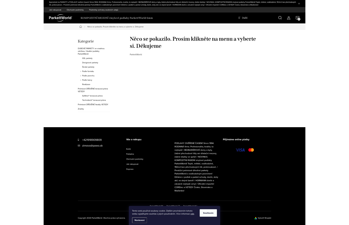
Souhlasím (208, 213)
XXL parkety (87, 58)
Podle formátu (88, 71)
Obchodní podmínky (75, 9)
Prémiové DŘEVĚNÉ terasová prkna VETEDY (93, 90)
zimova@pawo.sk (92, 145)
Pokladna (130, 154)
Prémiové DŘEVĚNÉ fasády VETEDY (93, 104)
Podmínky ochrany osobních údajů (103, 9)
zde (192, 213)
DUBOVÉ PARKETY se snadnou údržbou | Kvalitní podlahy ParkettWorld (91, 51)
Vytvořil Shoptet (264, 218)
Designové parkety (90, 62)
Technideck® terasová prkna (94, 100)
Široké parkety (88, 67)
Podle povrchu (88, 75)
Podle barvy (87, 80)
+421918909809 (92, 140)
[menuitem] (117, 18)
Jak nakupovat (55, 9)
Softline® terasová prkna (92, 95)
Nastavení (140, 220)
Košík (128, 149)
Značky (81, 108)
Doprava (129, 169)
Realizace (86, 84)
